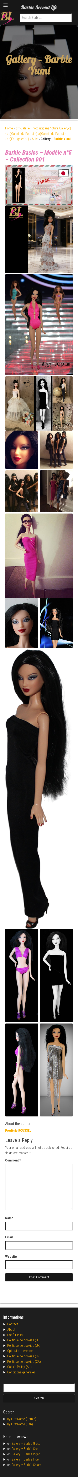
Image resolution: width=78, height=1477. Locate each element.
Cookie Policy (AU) (19, 1367)
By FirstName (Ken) (20, 1424)
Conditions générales (21, 1372)
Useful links (15, 1335)
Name (9, 1218)
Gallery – (17, 1444)
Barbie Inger (32, 1454)
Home (9, 128)
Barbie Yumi (50, 65)
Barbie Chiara (33, 1465)
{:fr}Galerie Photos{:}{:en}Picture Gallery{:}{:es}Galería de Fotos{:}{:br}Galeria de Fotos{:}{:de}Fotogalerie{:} (38, 133)
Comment (13, 1160)
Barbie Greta (32, 1444)
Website (11, 1257)
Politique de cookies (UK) (24, 1346)
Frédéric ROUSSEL (18, 1130)
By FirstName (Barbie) (21, 1419)
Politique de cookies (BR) (23, 1356)
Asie (35, 139)
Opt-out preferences (20, 1351)
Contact (12, 1324)
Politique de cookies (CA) (24, 1362)
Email (9, 1237)
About (11, 1330)
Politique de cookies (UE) (24, 1340)
